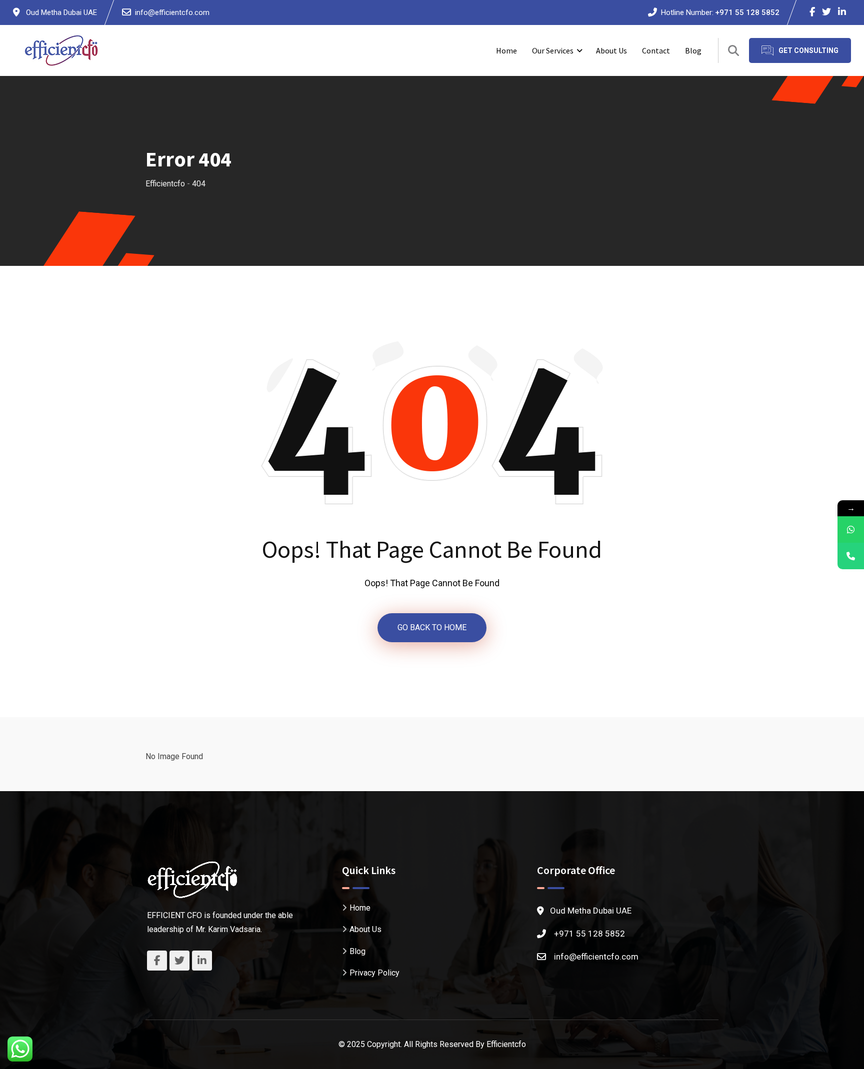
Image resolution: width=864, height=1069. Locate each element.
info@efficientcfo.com (172, 12)
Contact (656, 50)
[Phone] (851, 556)
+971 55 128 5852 (747, 12)
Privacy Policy (375, 973)
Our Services (553, 50)
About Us (611, 50)
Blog (693, 50)
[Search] (733, 50)
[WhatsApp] (851, 529)
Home (506, 50)
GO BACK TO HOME (432, 627)
